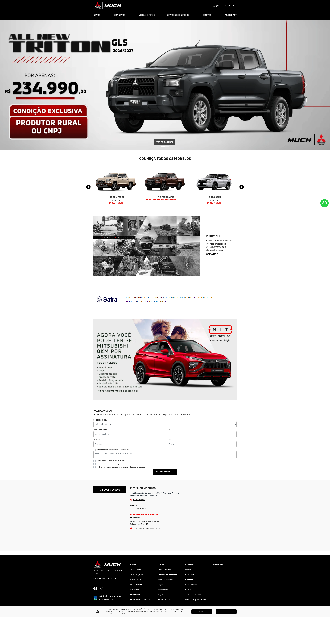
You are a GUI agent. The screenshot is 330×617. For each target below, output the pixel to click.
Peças (160, 584)
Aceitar (202, 611)
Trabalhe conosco (193, 594)
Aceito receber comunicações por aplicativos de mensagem (118, 464)
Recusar (226, 611)
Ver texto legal (164, 142)
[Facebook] (96, 589)
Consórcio (190, 564)
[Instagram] (103, 589)
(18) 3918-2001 (224, 5)
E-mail (169, 440)
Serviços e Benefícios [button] (178, 15)
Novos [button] (97, 15)
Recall (188, 570)
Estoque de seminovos (140, 599)
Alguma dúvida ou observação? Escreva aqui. (112, 450)
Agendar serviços (166, 579)
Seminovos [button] (120, 15)
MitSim (161, 564)
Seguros (161, 594)
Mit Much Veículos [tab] (110, 489)
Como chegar (139, 499)
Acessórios (163, 589)
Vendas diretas (147, 15)
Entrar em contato (165, 472)
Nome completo (100, 430)
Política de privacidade (195, 599)
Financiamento (164, 599)
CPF (168, 430)
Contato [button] (207, 15)
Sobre (188, 589)
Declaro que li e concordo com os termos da (121, 467)
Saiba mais (212, 254)
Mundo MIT (231, 15)
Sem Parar (190, 574)
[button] (25, 85)
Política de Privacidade (137, 467)
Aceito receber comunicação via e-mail (111, 461)
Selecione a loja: (100, 420)
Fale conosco (191, 584)
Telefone (97, 440)
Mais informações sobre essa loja (147, 528)
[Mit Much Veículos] (107, 5)
